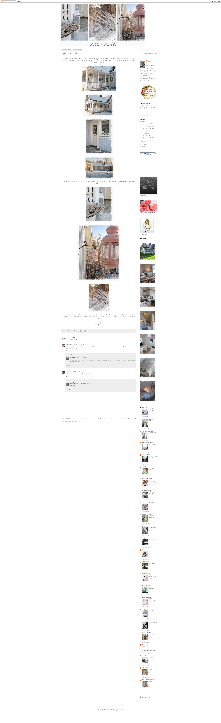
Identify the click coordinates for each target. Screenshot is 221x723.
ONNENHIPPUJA (146, 668)
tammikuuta (146, 124)
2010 (143, 147)
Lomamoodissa (153, 539)
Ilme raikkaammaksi (148, 128)
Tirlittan (144, 467)
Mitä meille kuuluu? (151, 469)
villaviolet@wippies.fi (145, 115)
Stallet (150, 551)
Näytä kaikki (155, 691)
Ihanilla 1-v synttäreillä (152, 599)
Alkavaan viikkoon (148, 136)
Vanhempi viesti (131, 418)
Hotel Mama (145, 656)
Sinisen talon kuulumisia (148, 650)
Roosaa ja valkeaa (146, 597)
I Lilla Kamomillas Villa (148, 680)
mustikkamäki (145, 621)
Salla (71, 358)
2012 (143, 142)
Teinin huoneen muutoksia (152, 445)
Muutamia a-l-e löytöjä (153, 623)
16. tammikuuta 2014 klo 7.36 (79, 344)
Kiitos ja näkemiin (146, 652)
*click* (152, 697)
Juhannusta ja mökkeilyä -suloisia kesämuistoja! (152, 530)
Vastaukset (71, 355)
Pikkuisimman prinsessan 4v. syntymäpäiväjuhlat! (153, 577)
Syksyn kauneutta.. (151, 516)
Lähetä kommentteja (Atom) (72, 421)
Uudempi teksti (66, 418)
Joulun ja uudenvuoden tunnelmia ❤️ (152, 481)
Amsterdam (152, 563)
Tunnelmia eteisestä (148, 126)
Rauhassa (151, 657)
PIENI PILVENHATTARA (148, 443)
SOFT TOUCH (152, 611)
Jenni (67, 372)
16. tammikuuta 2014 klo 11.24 (83, 358)
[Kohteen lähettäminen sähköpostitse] (79, 331)
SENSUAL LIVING (146, 633)
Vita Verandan (145, 550)
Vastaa (67, 351)
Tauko (143, 646)
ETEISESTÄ (152, 634)
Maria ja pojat (145, 645)
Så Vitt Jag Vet (146, 585)
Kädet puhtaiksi (147, 131)
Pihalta (150, 669)
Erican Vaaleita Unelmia (148, 419)
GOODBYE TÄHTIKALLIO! (152, 409)
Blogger (121, 710)
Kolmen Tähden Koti (147, 490)
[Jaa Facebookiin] (84, 331)
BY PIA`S (144, 609)
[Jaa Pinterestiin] (86, 331)
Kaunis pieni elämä (147, 479)
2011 (143, 144)
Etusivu (99, 418)
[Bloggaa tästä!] (81, 331)
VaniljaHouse (145, 538)
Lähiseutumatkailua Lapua (153, 457)
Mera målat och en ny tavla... (153, 587)
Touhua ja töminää (147, 455)
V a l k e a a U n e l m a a (149, 502)
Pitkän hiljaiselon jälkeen (149, 138)
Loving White (145, 526)
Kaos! (150, 681)
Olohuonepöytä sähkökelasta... (152, 492)
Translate (152, 155)
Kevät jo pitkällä (153, 433)
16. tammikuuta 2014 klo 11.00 (77, 372)
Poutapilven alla (146, 574)
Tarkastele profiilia (145, 81)
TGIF (150, 421)
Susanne (68, 344)
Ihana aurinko (146, 133)
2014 (143, 122)
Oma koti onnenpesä (147, 431)
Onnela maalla (145, 562)
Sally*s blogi (145, 407)
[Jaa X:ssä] (82, 331)
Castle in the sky (146, 514)
